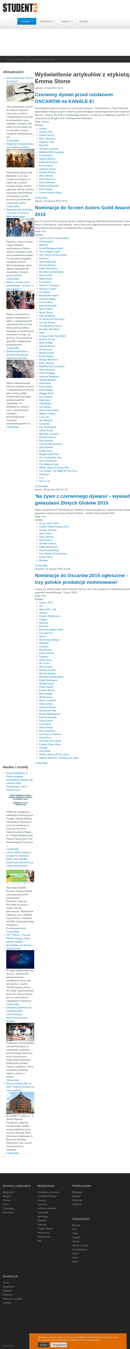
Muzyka (76, 1225)
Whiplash (44, 643)
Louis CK (44, 417)
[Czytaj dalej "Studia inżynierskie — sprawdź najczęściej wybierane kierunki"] (20, 369)
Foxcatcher (45, 282)
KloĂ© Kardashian (49, 185)
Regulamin (8, 1286)
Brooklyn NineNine (49, 329)
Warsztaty (43, 1216)
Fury (41, 477)
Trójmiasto (8, 1208)
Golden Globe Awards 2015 (54, 526)
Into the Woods (47, 322)
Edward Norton (47, 346)
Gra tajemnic (46, 633)
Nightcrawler (45, 278)
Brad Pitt (43, 145)
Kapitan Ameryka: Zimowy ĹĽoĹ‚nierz (59, 757)
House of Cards (47, 288)
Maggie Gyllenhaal (49, 454)
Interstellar (44, 751)
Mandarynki (45, 649)
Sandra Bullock (47, 158)
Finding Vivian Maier (50, 744)
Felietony (77, 1204)
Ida (40, 606)
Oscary (45, 121)
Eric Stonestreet (47, 427)
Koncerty (42, 1204)
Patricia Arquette (48, 305)
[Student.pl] (20, 8)
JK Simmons (45, 349)
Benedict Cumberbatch (51, 271)
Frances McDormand (50, 444)
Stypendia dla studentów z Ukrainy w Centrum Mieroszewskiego (19, 213)
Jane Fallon (45, 533)
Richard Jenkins (47, 437)
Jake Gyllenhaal (47, 261)
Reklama (7, 1294)
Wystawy (42, 1224)
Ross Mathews (47, 182)
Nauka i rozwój (80, 1245)
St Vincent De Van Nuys (51, 319)
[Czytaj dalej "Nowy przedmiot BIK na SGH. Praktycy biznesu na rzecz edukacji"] (20, 1102)
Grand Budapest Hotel (51, 248)
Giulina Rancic (47, 135)
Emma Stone (46, 165)
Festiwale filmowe (47, 1196)
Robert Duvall (46, 352)
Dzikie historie (46, 653)
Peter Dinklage (47, 373)
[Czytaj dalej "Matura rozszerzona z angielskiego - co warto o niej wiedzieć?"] (20, 300)
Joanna (43, 612)
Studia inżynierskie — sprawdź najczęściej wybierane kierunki (17, 354)
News (75, 1261)
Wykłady (42, 1220)
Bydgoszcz (8, 1192)
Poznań (7, 1200)
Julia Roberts (46, 447)
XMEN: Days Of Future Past (54, 467)
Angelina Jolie (46, 142)
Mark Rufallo (46, 693)
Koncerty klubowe (47, 1208)
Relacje (76, 1196)
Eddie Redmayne (48, 162)
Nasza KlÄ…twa (47, 609)
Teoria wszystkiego (49, 550)
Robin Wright (46, 390)
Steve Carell (45, 275)
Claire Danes (46, 386)
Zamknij (43, 1345)
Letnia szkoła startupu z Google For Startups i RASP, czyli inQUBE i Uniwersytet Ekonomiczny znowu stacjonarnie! (20, 859)
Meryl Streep (46, 175)
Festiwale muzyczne (48, 1192)
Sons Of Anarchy (48, 460)
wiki (39, 1240)
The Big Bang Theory (50, 325)
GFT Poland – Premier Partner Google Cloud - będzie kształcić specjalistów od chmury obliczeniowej (18, 942)
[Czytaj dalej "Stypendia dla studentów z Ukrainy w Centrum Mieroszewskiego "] (20, 227)
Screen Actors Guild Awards (54, 238)
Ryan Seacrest (47, 138)
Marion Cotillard (47, 700)
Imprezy (42, 1200)
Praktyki (7, 1290)
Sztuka (76, 1241)
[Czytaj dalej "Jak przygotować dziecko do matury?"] (20, 92)
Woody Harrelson (48, 359)
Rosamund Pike (47, 710)
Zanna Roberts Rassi (50, 192)
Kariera (66, 21)
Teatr (75, 1233)
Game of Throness (49, 285)
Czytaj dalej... (42, 197)
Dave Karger (46, 189)
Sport (75, 1257)
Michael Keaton (47, 172)
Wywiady (77, 1192)
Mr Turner (44, 663)
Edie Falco (44, 400)
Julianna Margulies (49, 376)
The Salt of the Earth (50, 741)
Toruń (6, 1204)
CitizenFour (45, 737)
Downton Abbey (47, 298)
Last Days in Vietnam (50, 734)
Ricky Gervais (46, 536)
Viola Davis (45, 383)
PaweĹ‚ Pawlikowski (49, 616)
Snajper (43, 619)
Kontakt (83, 21)
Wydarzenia (44, 1236)
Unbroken (44, 474)
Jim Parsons (45, 420)
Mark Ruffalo (46, 342)
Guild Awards (46, 241)
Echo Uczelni (32, 59)
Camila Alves (46, 155)
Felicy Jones (45, 703)
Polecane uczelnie (12, 1298)
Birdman (43, 244)
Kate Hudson (46, 540)
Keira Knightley (47, 315)
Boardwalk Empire (49, 295)
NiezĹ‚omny (45, 660)
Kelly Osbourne (47, 179)
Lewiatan (44, 646)
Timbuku (43, 656)
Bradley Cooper (47, 670)
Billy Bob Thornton (49, 433)
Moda (75, 1253)
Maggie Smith (46, 393)
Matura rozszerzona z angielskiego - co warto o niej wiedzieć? (19, 285)
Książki (76, 1237)
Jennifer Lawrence (49, 148)
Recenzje (77, 1200)
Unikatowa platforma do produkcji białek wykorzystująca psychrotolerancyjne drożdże (19, 1014)
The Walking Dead (49, 464)
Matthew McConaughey (51, 152)
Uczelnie (26, 21)
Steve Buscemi (47, 369)
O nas (6, 1282)
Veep (42, 332)
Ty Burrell (44, 423)
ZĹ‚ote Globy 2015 (49, 523)
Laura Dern (45, 724)
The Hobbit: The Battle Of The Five (58, 471)
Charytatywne (79, 1249)
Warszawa (8, 1212)
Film (43, 231)
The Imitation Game (49, 251)
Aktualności (46, 21)
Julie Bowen (45, 403)
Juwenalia (43, 1212)
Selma (42, 636)
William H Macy (47, 413)
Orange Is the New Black (52, 336)
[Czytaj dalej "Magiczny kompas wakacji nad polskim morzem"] (20, 158)
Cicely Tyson (46, 450)
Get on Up (44, 481)
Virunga (43, 747)
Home (9, 59)
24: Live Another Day (50, 457)
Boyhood (44, 258)
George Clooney (48, 530)
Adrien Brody (46, 430)
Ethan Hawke (46, 356)
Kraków (7, 1196)
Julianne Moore (47, 169)
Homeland (44, 292)
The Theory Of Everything (53, 255)
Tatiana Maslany (48, 379)
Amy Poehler (46, 396)
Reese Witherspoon (49, 714)
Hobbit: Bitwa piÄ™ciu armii (54, 754)
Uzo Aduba (45, 406)
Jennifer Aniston (47, 543)
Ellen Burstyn (46, 440)
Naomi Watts (46, 309)
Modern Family (47, 339)
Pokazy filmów (45, 1228)
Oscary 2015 (46, 131)
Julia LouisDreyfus (49, 410)
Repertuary (44, 1232)
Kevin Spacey (46, 363)
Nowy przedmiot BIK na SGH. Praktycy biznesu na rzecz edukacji (20, 1087)
